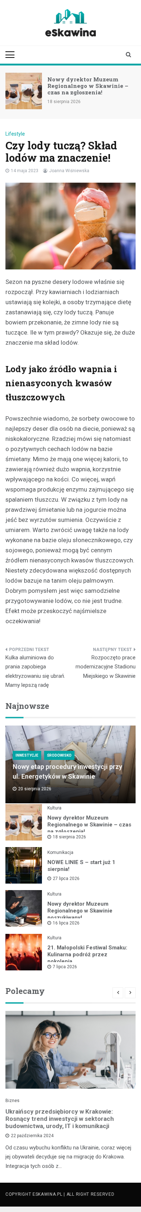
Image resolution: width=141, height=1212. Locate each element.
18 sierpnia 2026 (69, 836)
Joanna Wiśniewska (69, 170)
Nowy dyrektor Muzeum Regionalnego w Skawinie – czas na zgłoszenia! (87, 86)
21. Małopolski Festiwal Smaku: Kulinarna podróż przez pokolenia (87, 954)
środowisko (59, 755)
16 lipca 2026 (66, 923)
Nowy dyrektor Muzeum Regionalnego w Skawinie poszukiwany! (79, 911)
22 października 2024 (32, 1135)
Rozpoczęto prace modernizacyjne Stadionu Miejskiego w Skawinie (106, 666)
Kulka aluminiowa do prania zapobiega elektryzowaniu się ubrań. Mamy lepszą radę (35, 671)
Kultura (54, 808)
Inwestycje (27, 755)
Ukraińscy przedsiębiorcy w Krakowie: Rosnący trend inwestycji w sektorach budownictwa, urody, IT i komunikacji (59, 1119)
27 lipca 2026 (66, 878)
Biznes (12, 1100)
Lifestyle (15, 134)
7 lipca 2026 (65, 966)
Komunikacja (60, 852)
